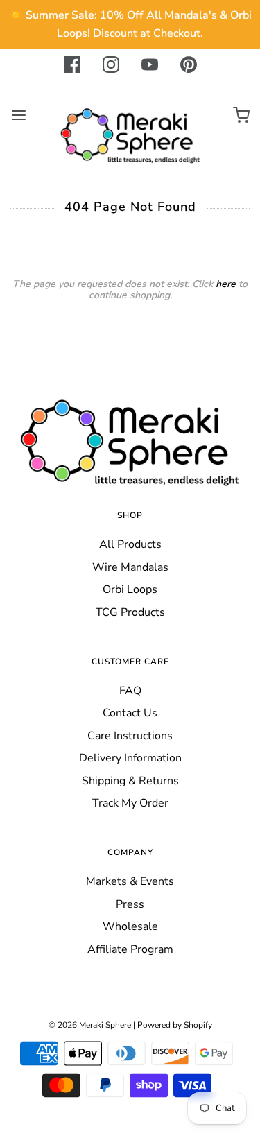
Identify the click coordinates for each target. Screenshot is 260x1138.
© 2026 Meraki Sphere (90, 1025)
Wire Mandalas (130, 567)
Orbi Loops (130, 589)
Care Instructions (130, 735)
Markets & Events (130, 881)
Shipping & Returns (130, 780)
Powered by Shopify (174, 1025)
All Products (130, 544)
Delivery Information (130, 758)
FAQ (130, 690)
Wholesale (130, 926)
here (226, 284)
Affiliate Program (130, 949)
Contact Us (130, 713)
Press (130, 904)
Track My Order (130, 803)
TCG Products (130, 612)
